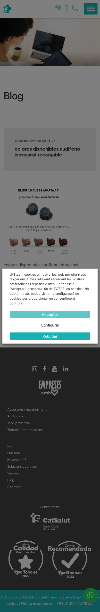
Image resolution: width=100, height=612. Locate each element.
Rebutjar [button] (50, 336)
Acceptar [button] (50, 314)
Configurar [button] (50, 325)
